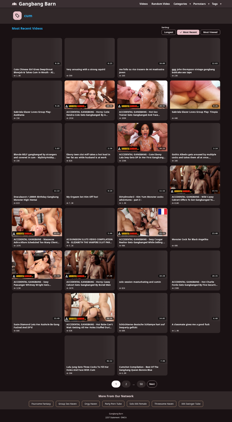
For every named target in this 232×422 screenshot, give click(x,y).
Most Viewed (210, 32)
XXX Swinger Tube (190, 403)
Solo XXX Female (138, 403)
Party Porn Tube (113, 403)
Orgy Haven (91, 403)
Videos (144, 4)
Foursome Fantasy (41, 403)
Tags (215, 4)
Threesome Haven (164, 403)
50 (141, 384)
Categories (180, 4)
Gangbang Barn (37, 3)
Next (152, 383)
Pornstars (199, 4)
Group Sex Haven (68, 403)
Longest (168, 32)
